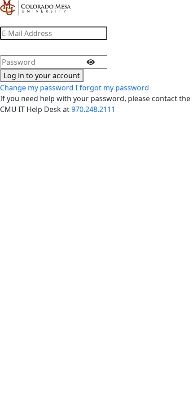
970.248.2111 (93, 109)
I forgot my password (112, 88)
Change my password (37, 88)
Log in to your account (42, 75)
